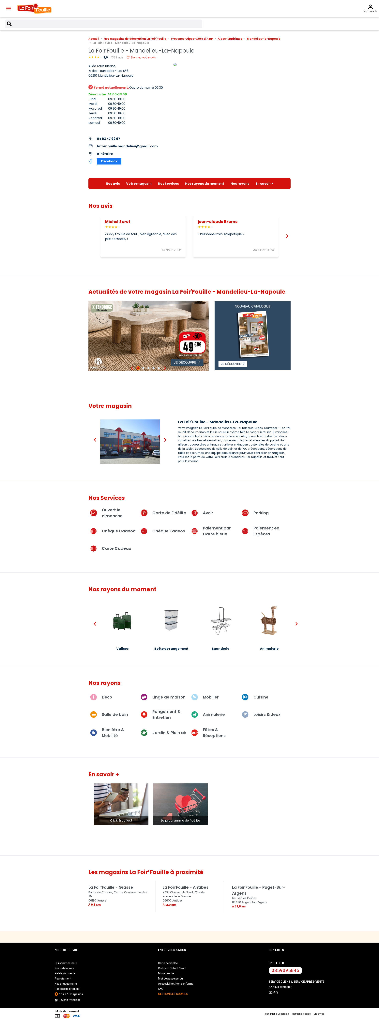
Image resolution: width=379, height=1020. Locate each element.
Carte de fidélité (168, 963)
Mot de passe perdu (170, 978)
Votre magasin (139, 183)
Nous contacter (282, 986)
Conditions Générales (277, 1013)
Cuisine (260, 697)
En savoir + (264, 183)
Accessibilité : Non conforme (175, 983)
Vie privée (319, 1013)
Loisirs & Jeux (266, 714)
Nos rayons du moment (204, 183)
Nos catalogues (64, 968)
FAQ (160, 988)
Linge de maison (169, 697)
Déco (107, 697)
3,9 (105, 57)
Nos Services (168, 183)
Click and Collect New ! (172, 968)
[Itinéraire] (232, 65)
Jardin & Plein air (169, 732)
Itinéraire (105, 153)
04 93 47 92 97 (108, 138)
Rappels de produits (67, 988)
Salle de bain (115, 714)
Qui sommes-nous (66, 963)
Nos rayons (240, 183)
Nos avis (113, 183)
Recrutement (63, 978)
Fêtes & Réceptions (214, 732)
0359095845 (285, 970)
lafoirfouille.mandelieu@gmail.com (127, 146)
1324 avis (117, 57)
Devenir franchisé (69, 999)
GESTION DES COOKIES (173, 994)
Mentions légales (301, 1013)
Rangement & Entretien (166, 714)
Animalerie (214, 714)
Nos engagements (66, 983)
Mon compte (166, 973)
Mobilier (211, 697)
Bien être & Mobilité (113, 732)
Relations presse (65, 973)
